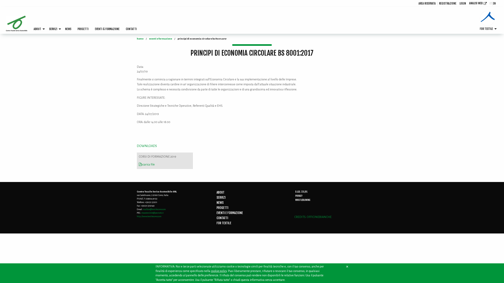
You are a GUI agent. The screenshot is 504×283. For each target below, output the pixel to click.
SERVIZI (53, 29)
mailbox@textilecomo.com (154, 209)
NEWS (68, 29)
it (491, 3)
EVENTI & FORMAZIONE (107, 29)
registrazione (447, 3)
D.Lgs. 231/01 (301, 191)
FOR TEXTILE (486, 28)
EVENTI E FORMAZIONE (230, 213)
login (463, 3)
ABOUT (37, 29)
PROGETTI (83, 29)
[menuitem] (427, 3)
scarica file (148, 164)
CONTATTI (131, 29)
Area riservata (427, 3)
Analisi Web (476, 3)
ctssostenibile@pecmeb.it (152, 213)
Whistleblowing (302, 200)
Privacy (298, 196)
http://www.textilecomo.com (149, 216)
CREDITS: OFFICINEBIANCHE (313, 217)
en (494, 3)
